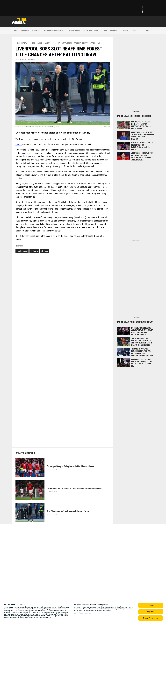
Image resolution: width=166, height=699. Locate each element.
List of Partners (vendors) (82, 613)
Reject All (150, 612)
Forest (18, 144)
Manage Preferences (150, 618)
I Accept (151, 605)
